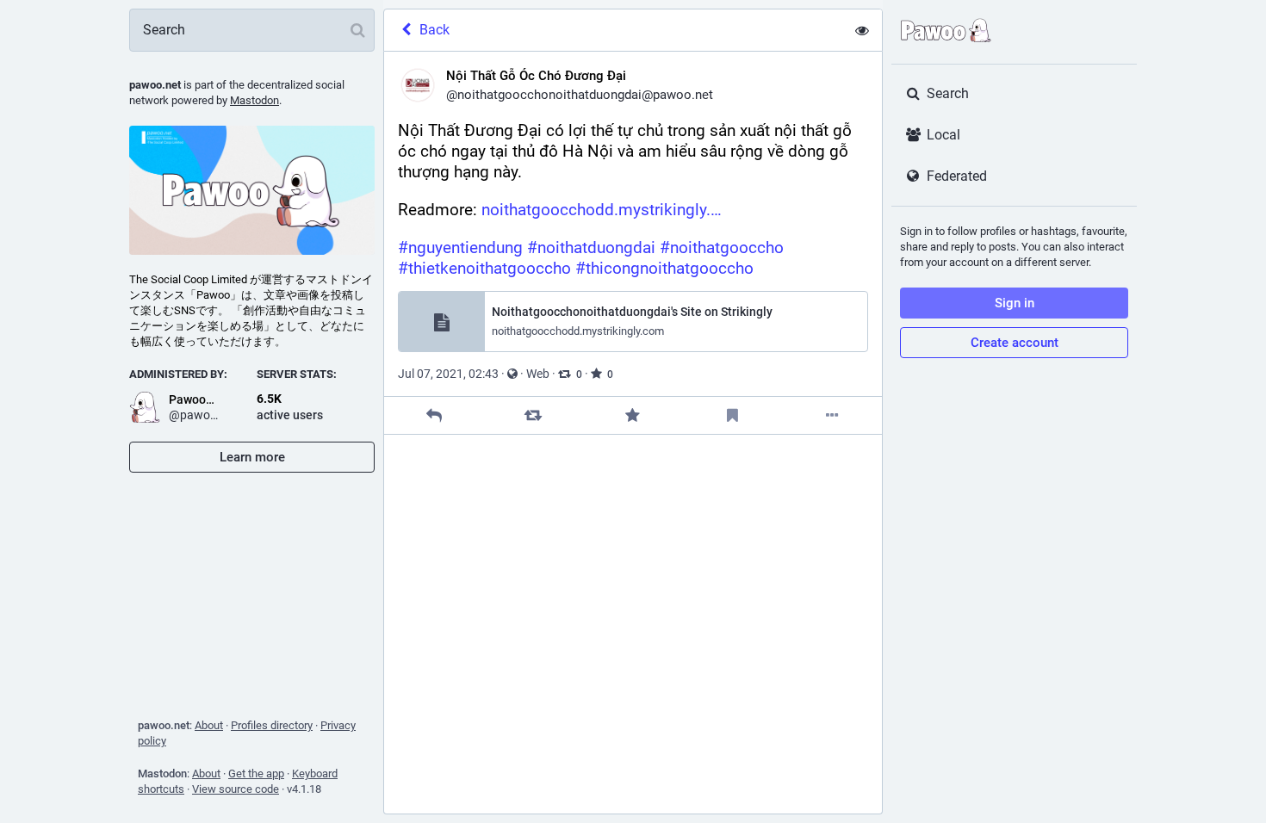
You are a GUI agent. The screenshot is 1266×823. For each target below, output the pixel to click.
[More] (832, 415)
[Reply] (434, 415)
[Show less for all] (862, 30)
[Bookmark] (732, 415)
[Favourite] (632, 415)
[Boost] (533, 415)
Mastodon (254, 100)
